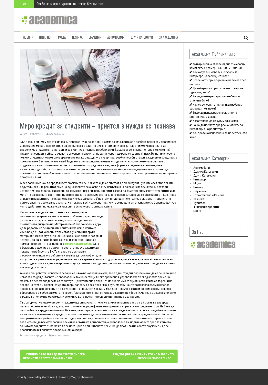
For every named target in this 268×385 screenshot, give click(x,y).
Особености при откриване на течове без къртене (70, 3)
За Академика (168, 37)
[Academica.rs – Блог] (49, 19)
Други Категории (141, 37)
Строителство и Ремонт (208, 195)
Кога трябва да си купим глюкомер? (216, 120)
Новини (28, 37)
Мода (62, 37)
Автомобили (116, 37)
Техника (77, 37)
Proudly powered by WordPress (36, 377)
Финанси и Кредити (34, 335)
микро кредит (60, 335)
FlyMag (71, 377)
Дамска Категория (205, 171)
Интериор (45, 37)
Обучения (94, 37)
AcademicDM (57, 133)
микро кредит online (78, 243)
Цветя (197, 210)
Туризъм (199, 203)
